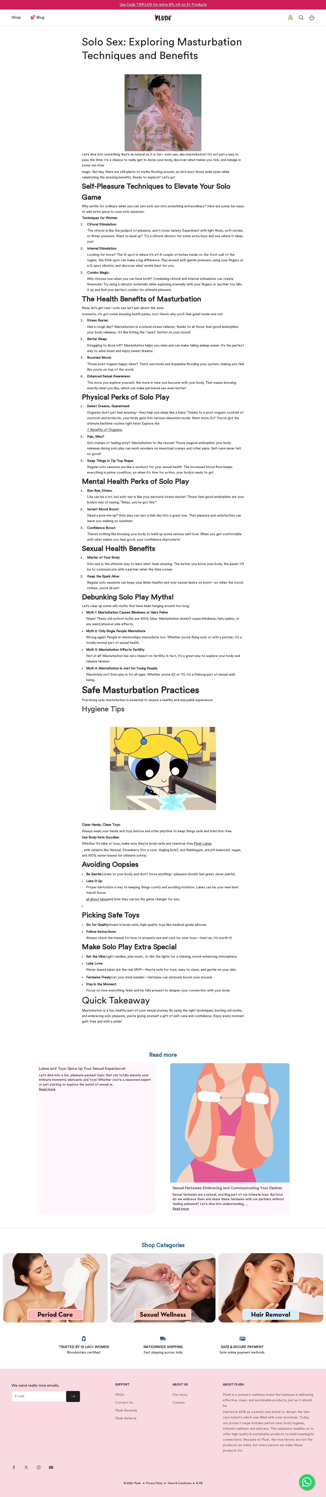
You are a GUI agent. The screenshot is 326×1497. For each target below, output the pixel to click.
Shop (16, 17)
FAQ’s (119, 1394)
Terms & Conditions (179, 1483)
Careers (179, 1402)
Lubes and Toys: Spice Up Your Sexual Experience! (82, 1069)
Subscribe (73, 1396)
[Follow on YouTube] (51, 1467)
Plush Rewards (126, 1410)
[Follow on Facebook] (13, 1467)
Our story (180, 1394)
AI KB (199, 1483)
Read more (47, 1089)
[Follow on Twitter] (26, 1467)
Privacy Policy (154, 1483)
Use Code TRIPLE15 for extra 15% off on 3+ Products (163, 4)
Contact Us (124, 1402)
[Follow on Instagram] (38, 1467)
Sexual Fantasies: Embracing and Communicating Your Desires (227, 1188)
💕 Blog (37, 17)
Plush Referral (125, 1418)
